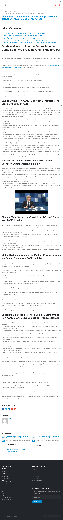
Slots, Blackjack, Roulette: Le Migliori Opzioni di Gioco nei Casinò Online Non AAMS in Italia (26, 40)
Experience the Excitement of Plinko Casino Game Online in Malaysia (17, 437)
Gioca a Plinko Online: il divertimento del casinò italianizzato (47, 437)
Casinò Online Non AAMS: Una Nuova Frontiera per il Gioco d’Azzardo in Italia (23, 35)
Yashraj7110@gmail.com (7, 483)
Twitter (6, 409)
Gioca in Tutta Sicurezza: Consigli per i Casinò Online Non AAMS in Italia (21, 38)
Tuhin (11, 418)
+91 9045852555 (5, 476)
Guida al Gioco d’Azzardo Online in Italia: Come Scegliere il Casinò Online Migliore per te (25, 33)
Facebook (3, 409)
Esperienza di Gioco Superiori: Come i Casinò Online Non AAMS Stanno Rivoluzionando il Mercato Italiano (30, 42)
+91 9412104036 (5, 478)
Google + (12, 409)
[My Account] (51, 6)
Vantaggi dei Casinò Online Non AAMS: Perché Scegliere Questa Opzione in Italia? (24, 37)
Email (15, 409)
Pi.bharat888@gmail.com (7, 481)
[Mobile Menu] (3, 6)
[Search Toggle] (48, 6)
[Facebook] (58, 1)
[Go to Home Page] (2, 11)
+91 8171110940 (5, 475)
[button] (29, 457)
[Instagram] (60, 1)
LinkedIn (9, 409)
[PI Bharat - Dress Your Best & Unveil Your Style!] (9, 5)
